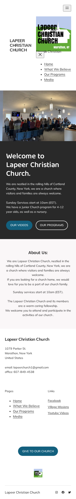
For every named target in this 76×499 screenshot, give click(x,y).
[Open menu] (67, 8)
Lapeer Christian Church (20, 45)
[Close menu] (40, 54)
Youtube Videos (58, 413)
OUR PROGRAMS (52, 225)
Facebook (54, 400)
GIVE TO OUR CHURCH (38, 451)
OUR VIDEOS (19, 225)
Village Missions (58, 407)
